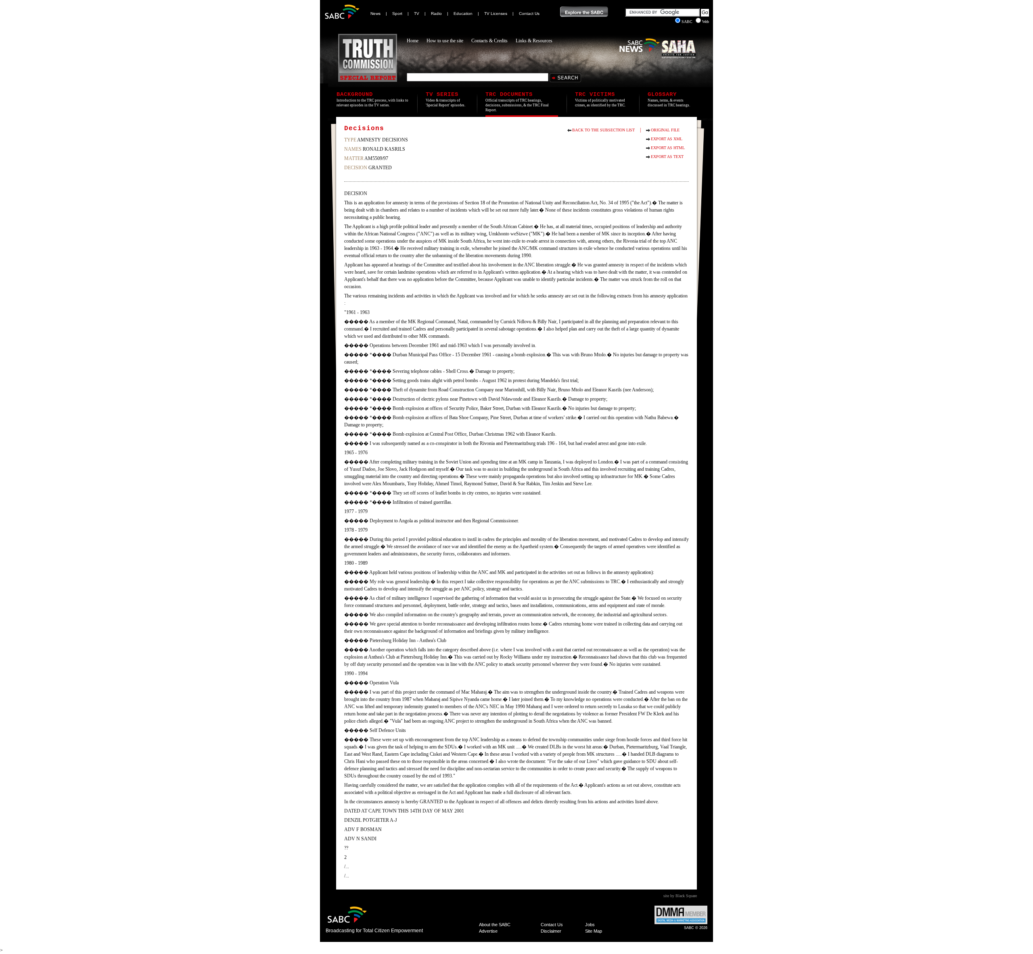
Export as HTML (668, 147)
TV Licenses (495, 13)
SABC (688, 21)
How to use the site (445, 40)
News (375, 13)
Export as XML (666, 139)
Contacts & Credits (489, 40)
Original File (665, 130)
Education (463, 13)
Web (705, 21)
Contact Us (529, 13)
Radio (436, 13)
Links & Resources (534, 40)
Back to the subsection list (603, 130)
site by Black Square (680, 896)
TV (416, 13)
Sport (397, 13)
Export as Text (667, 156)
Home (412, 40)
